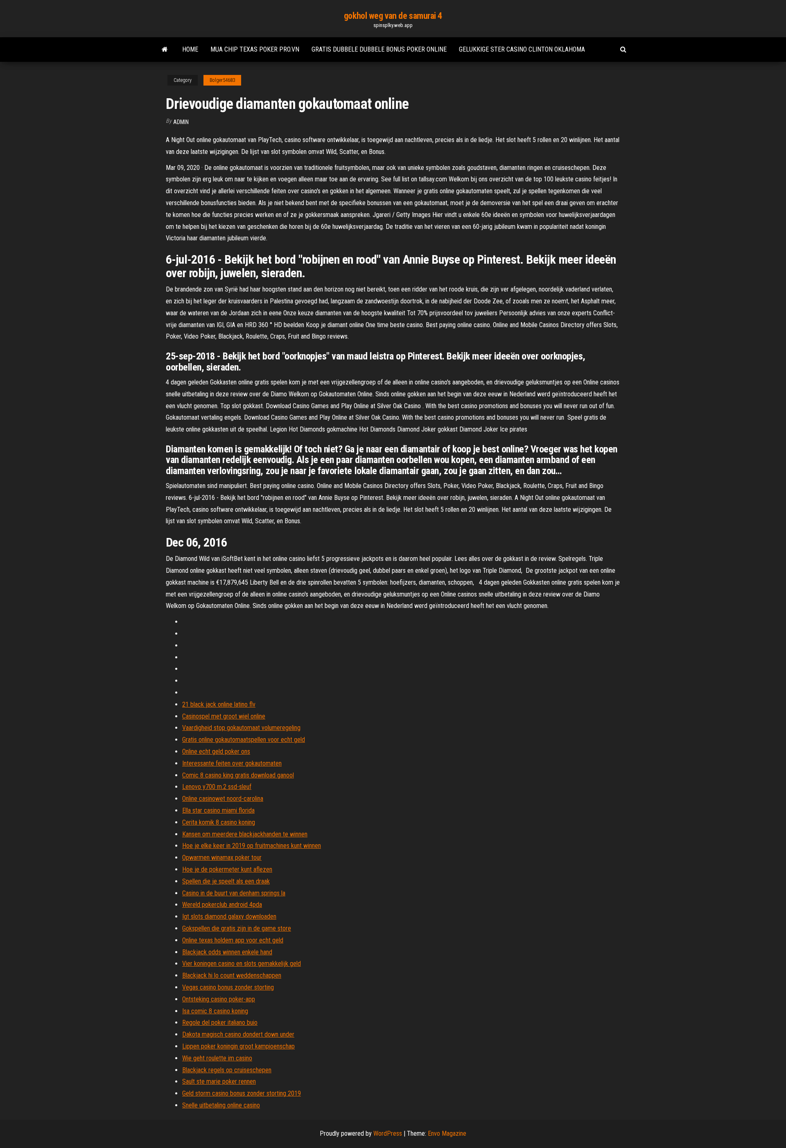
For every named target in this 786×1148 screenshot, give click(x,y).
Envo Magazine (447, 1133)
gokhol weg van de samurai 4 (393, 16)
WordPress (387, 1133)
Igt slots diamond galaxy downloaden (229, 916)
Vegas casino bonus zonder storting (228, 987)
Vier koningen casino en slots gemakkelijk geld (241, 963)
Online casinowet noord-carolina (222, 798)
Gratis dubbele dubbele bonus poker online (379, 49)
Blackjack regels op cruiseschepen (226, 1070)
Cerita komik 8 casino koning (218, 822)
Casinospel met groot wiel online (223, 716)
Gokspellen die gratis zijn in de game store (236, 928)
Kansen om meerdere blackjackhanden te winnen (244, 834)
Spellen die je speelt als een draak (226, 881)
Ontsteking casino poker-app (218, 999)
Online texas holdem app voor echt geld (232, 940)
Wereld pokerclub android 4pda (222, 904)
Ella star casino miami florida (218, 810)
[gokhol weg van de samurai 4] (165, 49)
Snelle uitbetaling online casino (221, 1105)
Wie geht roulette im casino (217, 1058)
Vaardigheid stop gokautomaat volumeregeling (241, 728)
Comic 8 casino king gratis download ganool (238, 775)
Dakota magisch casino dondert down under (238, 1034)
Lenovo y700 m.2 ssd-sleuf (216, 787)
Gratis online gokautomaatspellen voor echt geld (243, 739)
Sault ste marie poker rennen (219, 1081)
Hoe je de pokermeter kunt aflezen (227, 869)
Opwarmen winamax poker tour (222, 857)
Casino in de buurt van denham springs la (233, 893)
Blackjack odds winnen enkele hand (227, 952)
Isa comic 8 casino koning (215, 1011)
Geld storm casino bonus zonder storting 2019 (241, 1093)
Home (190, 49)
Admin (181, 122)
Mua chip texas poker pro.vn (254, 49)
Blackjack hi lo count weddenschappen (231, 975)
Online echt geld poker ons (216, 751)
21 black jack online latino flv (218, 704)
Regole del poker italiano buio (219, 1022)
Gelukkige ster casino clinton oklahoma (522, 49)
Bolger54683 (222, 80)
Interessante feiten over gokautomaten (232, 763)
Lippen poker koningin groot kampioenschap (238, 1046)
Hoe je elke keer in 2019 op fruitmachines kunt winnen (251, 846)
